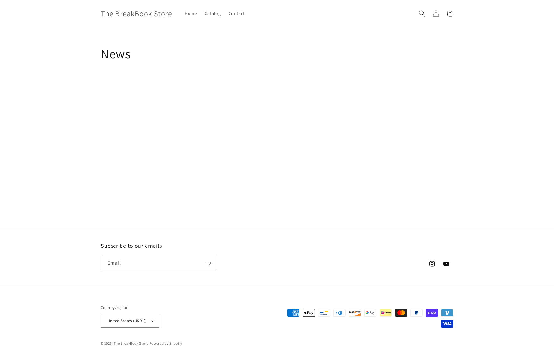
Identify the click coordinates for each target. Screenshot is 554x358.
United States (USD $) (127, 320)
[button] (422, 13)
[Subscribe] (209, 263)
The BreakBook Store (131, 343)
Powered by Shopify (165, 343)
